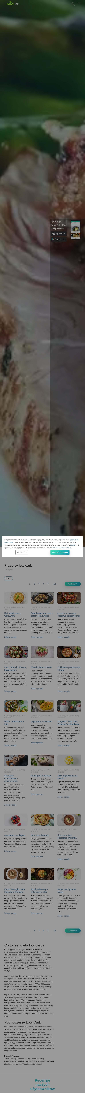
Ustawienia (21, 552)
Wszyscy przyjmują (60, 552)
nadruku (68, 548)
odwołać (72, 545)
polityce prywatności (58, 548)
